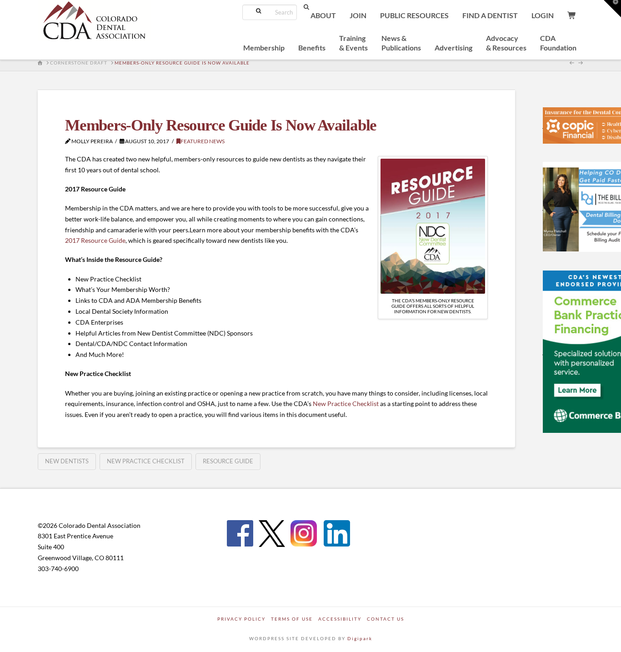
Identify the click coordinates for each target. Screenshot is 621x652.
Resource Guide (228, 461)
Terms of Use (292, 619)
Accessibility (339, 619)
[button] (612, 8)
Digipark (359, 638)
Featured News (202, 141)
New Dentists (67, 461)
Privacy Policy (241, 619)
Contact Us (385, 619)
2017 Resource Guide (95, 240)
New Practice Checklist (346, 403)
